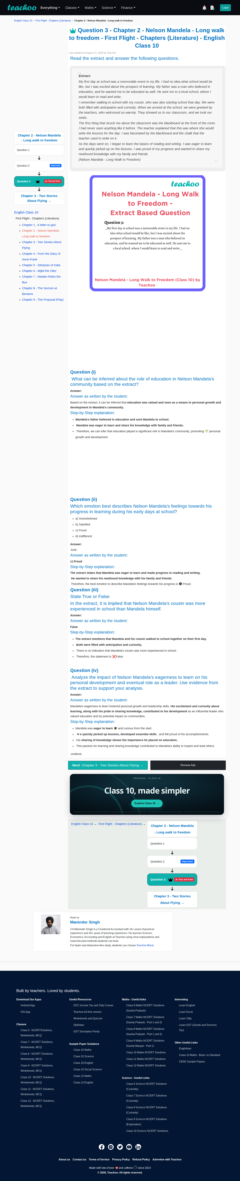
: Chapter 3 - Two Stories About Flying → (107, 765)
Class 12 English (83, 1082)
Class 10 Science (83, 1056)
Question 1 (23, 150)
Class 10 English (83, 1062)
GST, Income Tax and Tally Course (93, 1005)
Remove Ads (188, 765)
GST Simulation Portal (86, 1031)
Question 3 (38, 181)
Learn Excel (186, 1011)
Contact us (79, 1159)
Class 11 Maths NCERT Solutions (146, 1059)
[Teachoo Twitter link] (120, 1146)
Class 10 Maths (82, 1049)
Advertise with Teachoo (167, 1159)
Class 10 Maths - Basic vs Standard (199, 1055)
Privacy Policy (121, 1159)
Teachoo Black (145, 945)
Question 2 (38, 165)
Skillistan (78, 1025)
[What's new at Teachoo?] (204, 8)
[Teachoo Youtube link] (129, 1146)
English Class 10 (23, 20)
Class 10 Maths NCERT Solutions (146, 1052)
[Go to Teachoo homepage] (22, 7)
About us (64, 1159)
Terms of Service (99, 1159)
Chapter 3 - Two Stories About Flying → (39, 198)
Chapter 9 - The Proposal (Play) (43, 299)
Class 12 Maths (82, 1076)
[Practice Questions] (212, 8)
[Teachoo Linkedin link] (138, 1146)
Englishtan (185, 1048)
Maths (89, 7)
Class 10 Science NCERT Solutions (147, 1131)
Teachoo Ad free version (87, 1011)
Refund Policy (141, 1159)
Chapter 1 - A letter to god (39, 225)
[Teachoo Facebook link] (102, 1146)
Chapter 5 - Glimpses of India (41, 265)
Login (225, 7)
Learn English (187, 1005)
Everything (48, 7)
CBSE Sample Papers (192, 1061)
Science (107, 7)
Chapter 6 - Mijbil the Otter (39, 271)
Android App (28, 1005)
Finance (127, 7)
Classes (71, 7)
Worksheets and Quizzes (87, 1018)
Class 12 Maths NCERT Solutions (146, 1065)
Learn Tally (185, 1018)
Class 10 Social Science (87, 1069)
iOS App (25, 1011)
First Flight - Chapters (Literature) (53, 20)
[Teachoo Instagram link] (111, 1146)
